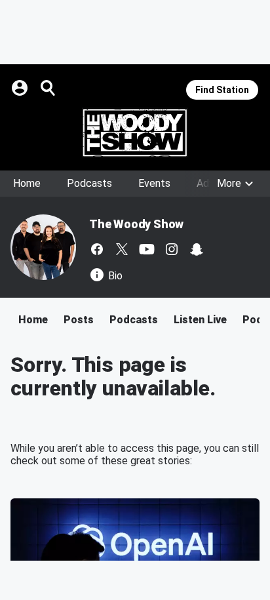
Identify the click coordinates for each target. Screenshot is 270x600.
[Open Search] (48, 88)
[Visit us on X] (122, 249)
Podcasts (89, 183)
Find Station (222, 90)
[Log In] (21, 88)
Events (154, 183)
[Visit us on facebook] (97, 249)
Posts (79, 319)
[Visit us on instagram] (172, 249)
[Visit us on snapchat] (196, 249)
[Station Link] (135, 132)
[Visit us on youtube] (147, 249)
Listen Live (200, 319)
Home (27, 183)
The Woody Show (136, 224)
